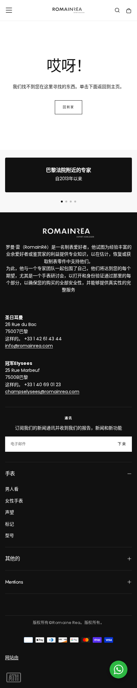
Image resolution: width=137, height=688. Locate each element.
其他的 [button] (12, 558)
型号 (9, 535)
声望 (9, 512)
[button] (9, 10)
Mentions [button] (14, 581)
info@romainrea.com (29, 346)
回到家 (68, 107)
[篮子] (129, 11)
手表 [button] (10, 473)
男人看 (11, 489)
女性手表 (14, 501)
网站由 (11, 657)
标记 (9, 524)
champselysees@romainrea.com (42, 391)
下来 (122, 444)
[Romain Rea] (68, 233)
